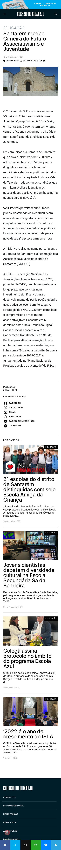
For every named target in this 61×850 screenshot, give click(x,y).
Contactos (9, 797)
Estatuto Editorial (13, 806)
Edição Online (10, 839)
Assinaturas (10, 831)
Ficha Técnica (10, 814)
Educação (14, 28)
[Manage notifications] (7, 832)
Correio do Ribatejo (30, 14)
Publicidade (9, 822)
